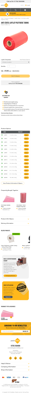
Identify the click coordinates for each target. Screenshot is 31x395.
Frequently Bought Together (9, 190)
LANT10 (5, 156)
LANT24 (5, 170)
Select (26, 135)
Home (2, 18)
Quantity (3, 66)
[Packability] (4, 5)
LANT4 (5, 142)
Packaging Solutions (10, 275)
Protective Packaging (9, 18)
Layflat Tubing (17, 18)
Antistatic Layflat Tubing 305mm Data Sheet (11, 115)
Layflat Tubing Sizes (6, 59)
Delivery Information (7, 223)
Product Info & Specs (7, 219)
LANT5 (5, 145)
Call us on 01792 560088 (15, 83)
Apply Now (8, 297)
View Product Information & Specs (12, 183)
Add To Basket (15, 76)
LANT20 (5, 166)
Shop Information (7, 370)
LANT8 (5, 152)
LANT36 (5, 173)
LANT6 (5, 149)
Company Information (8, 367)
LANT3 (5, 138)
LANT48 (5, 177)
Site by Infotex (26, 392)
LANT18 (5, 163)
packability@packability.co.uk (15, 348)
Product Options (6, 128)
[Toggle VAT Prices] (25, 5)
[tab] (15, 155)
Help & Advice (5, 363)
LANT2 (5, 135)
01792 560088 (19, 1)
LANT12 (5, 159)
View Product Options (25, 59)
